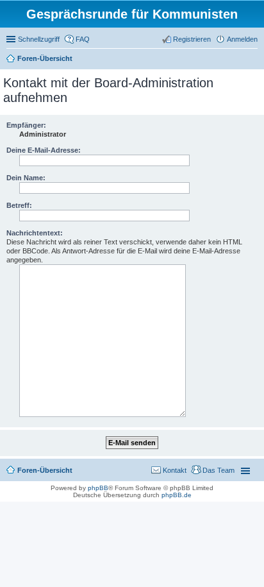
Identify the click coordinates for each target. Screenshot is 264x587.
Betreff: (19, 205)
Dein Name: (25, 178)
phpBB (98, 487)
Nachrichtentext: (34, 233)
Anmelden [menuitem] (242, 39)
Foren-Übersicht (44, 58)
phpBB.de (176, 494)
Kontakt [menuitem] (174, 470)
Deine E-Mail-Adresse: (43, 150)
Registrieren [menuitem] (192, 39)
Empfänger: (26, 125)
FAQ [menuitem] (83, 39)
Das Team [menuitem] (218, 470)
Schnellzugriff (39, 39)
